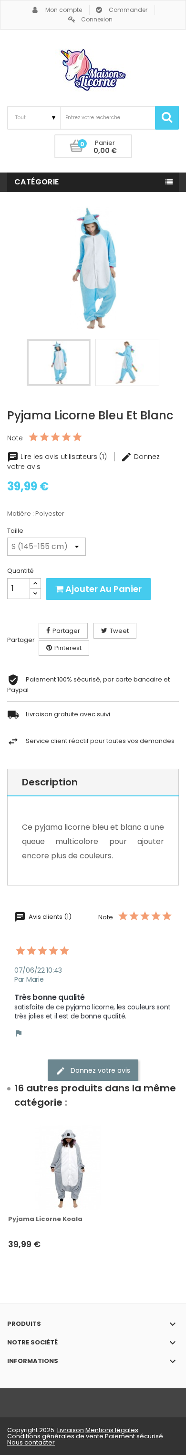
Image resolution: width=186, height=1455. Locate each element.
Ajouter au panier (102, 589)
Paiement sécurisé (134, 1436)
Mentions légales (111, 1430)
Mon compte (63, 10)
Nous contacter (31, 1442)
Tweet (119, 630)
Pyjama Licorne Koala (45, 1219)
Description (50, 782)
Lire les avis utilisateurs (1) (64, 456)
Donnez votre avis (99, 1070)
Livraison (70, 1430)
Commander (128, 10)
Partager (66, 630)
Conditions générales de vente (55, 1436)
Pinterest (68, 647)
